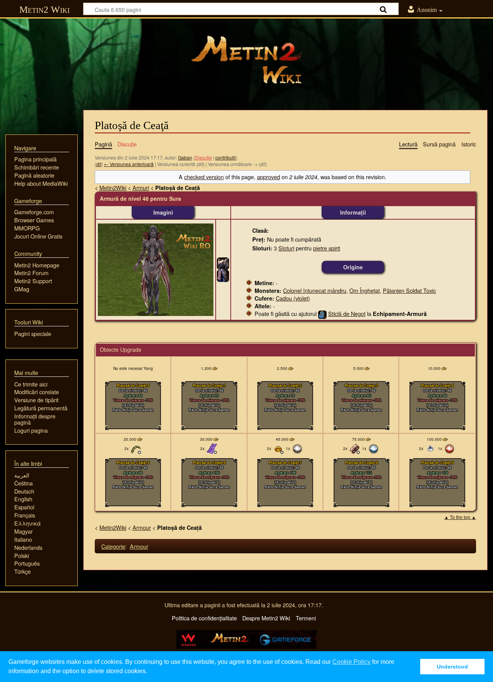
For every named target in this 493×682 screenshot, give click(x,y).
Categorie (113, 546)
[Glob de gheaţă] (430, 448)
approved (268, 177)
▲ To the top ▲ (460, 517)
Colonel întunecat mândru (314, 290)
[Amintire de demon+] (355, 448)
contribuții (225, 157)
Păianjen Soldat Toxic (409, 290)
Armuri (140, 187)
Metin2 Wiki (44, 9)
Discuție (203, 157)
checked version (204, 177)
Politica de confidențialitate (204, 618)
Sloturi (286, 248)
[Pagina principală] (246, 59)
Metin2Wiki (112, 187)
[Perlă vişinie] (449, 448)
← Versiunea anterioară (129, 164)
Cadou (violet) (293, 298)
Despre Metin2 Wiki (266, 618)
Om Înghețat (364, 290)
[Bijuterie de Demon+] (278, 448)
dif (98, 164)
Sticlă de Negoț (347, 313)
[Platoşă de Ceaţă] (223, 268)
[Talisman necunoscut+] (212, 448)
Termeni (306, 618)
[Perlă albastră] (373, 448)
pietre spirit (326, 248)
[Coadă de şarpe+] (136, 448)
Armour (141, 527)
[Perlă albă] (297, 448)
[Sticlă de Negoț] (322, 313)
